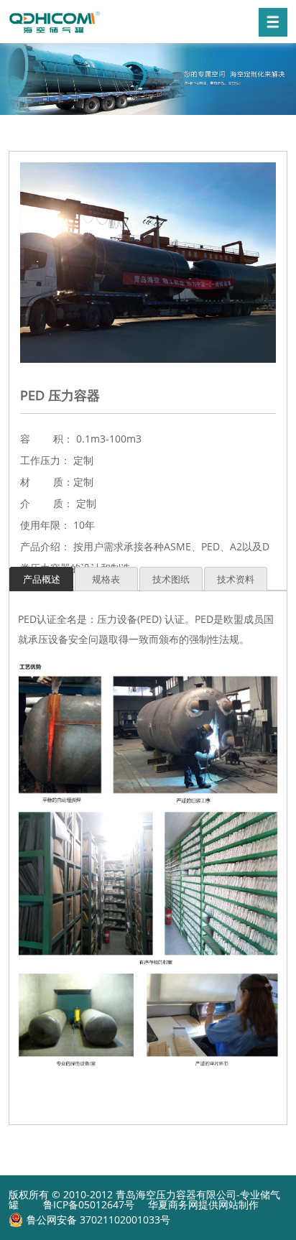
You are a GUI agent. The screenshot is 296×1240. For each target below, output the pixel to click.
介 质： (46, 503)
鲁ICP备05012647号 (88, 1204)
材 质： (46, 482)
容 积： (46, 438)
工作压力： (45, 460)
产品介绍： (45, 546)
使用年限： (45, 525)
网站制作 (238, 1204)
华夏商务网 (173, 1204)
